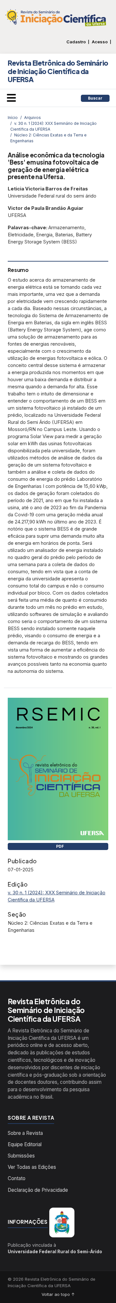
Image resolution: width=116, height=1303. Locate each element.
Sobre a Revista (25, 1133)
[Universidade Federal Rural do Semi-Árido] (62, 1222)
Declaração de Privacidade (38, 1190)
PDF (59, 846)
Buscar (95, 98)
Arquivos (32, 117)
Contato (16, 1178)
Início (13, 117)
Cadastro (76, 42)
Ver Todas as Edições (32, 1167)
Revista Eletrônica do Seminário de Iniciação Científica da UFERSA (58, 71)
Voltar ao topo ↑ (58, 1294)
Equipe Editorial (25, 1144)
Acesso (100, 42)
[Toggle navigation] (11, 98)
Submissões (21, 1156)
